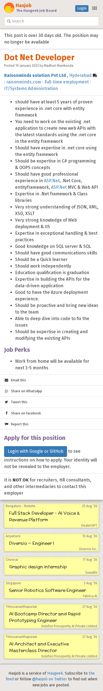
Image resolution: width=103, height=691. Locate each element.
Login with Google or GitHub (35, 451)
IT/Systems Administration (31, 88)
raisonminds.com (23, 82)
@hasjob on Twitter (49, 679)
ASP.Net (52, 180)
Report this (19, 424)
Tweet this (18, 402)
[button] (94, 8)
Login (82, 8)
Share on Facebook (25, 413)
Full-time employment (66, 82)
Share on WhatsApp (25, 391)
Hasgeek (55, 673)
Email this (17, 380)
